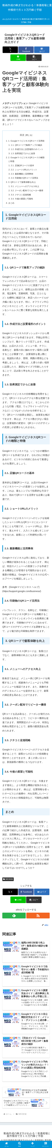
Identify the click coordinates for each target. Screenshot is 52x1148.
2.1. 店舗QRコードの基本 (22, 165)
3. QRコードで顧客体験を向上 (22, 182)
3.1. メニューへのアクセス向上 (25, 186)
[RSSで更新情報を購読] (38, 915)
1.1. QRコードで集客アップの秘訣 (26, 145)
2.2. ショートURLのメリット (24, 169)
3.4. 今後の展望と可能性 (22, 199)
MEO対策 (9, 879)
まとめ (11, 203)
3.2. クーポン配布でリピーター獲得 (27, 190)
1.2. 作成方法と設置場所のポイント (27, 149)
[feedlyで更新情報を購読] (14, 915)
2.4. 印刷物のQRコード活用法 (24, 178)
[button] (34, 57)
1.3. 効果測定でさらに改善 (23, 153)
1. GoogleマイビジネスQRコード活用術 (26, 141)
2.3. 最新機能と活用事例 (22, 174)
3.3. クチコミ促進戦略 (21, 195)
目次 (22, 135)
